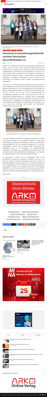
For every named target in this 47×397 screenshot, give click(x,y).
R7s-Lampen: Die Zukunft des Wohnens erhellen (19, 344)
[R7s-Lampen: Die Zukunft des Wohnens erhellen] (6, 346)
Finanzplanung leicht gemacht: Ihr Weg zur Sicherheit (20, 339)
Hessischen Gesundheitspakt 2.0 (18, 214)
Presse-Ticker (14, 50)
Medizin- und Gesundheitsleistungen (31, 216)
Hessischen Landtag (32, 214)
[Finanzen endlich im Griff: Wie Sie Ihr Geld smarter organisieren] (6, 351)
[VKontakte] (29, 224)
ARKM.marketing (23, 7)
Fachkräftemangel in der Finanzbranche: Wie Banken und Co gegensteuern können (26, 354)
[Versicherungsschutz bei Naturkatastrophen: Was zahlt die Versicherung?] (6, 366)
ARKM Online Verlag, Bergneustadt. (23, 394)
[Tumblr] (20, 224)
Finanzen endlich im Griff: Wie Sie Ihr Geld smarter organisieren (22, 349)
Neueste (8, 334)
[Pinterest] (23, 224)
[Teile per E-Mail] (31, 224)
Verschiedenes (19, 50)
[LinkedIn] (17, 224)
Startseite (6, 46)
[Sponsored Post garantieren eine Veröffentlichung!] (23, 10)
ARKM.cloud (36, 394)
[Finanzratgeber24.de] (9, 4)
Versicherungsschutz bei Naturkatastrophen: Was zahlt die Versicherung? (24, 364)
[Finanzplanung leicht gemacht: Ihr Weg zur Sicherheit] (6, 341)
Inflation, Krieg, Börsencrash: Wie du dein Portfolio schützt (21, 359)
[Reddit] (26, 224)
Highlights (8, 50)
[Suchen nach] (45, 4)
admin (5, 230)
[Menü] (1, 4)
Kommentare (37, 334)
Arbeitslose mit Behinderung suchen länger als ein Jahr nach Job (23, 250)
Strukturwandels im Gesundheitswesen (31, 219)
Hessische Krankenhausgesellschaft (30, 211)
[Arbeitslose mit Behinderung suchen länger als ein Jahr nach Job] (23, 244)
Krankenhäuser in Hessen (14, 216)
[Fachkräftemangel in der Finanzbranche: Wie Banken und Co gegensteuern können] (6, 356)
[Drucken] (34, 224)
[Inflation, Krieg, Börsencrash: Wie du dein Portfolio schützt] (6, 361)
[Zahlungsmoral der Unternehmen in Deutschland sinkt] (9, 247)
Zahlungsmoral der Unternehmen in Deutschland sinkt (8, 256)
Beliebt (22, 334)
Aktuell (10, 46)
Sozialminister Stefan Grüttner (13, 219)
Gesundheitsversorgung (14, 211)
